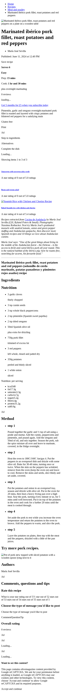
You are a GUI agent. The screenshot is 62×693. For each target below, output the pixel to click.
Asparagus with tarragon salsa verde (15, 171)
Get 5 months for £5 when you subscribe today (24, 105)
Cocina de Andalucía (35, 219)
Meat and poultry (16, 9)
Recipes (12, 6)
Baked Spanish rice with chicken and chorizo (18, 208)
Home (11, 4)
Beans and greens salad (10, 190)
